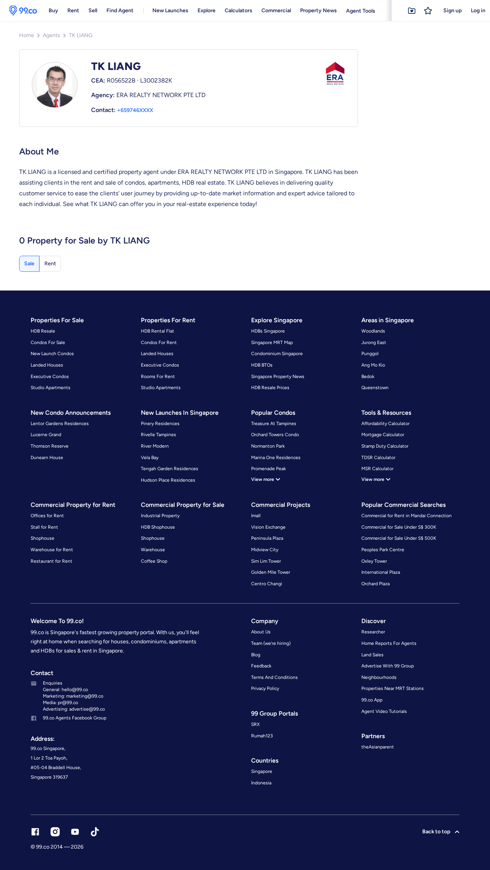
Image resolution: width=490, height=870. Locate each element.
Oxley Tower (374, 561)
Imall (256, 515)
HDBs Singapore (268, 331)
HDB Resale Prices (270, 387)
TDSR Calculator (378, 457)
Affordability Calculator (385, 423)
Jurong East (373, 342)
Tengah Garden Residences (169, 468)
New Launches (170, 10)
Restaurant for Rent (51, 561)
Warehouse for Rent (52, 549)
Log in (478, 10)
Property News (318, 10)
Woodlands (373, 331)
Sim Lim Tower (266, 561)
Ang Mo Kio (373, 365)
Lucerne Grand (46, 434)
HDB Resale (43, 331)
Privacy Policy (265, 688)
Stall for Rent (44, 527)
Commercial (276, 10)
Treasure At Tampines (273, 423)
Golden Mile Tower (270, 572)
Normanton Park (268, 446)
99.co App (371, 700)
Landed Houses (47, 365)
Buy (53, 10)
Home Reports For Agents (388, 643)
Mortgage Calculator (382, 434)
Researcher (373, 632)
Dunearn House (47, 457)
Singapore (261, 771)
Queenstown (375, 387)
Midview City (264, 549)
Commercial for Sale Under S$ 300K (398, 527)
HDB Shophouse (158, 527)
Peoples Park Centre (382, 549)
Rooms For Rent (158, 376)
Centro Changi (266, 583)
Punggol (370, 353)
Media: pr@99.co (60, 702)
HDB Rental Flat (157, 331)
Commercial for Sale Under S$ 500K (398, 538)
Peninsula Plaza (267, 538)
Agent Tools (360, 11)
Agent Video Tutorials (384, 711)
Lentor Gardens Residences (60, 423)
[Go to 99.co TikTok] (95, 831)
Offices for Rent (47, 515)
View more (262, 479)
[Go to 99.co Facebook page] (35, 831)
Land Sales (372, 654)
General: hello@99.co (65, 689)
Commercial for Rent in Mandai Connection (406, 515)
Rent (73, 10)
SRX (255, 724)
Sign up (452, 10)
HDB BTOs (262, 365)
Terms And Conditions (274, 677)
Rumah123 (262, 736)
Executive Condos (50, 376)
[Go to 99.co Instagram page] (55, 831)
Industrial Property (160, 515)
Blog (255, 654)
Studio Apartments (50, 387)
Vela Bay (149, 457)
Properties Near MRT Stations (392, 688)
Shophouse (42, 538)
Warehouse (153, 549)
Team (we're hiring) (271, 643)
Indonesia (261, 783)
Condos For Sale (48, 342)
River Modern (155, 446)
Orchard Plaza (375, 583)
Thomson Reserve (50, 446)
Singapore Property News (277, 376)
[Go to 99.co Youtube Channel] (75, 831)
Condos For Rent (159, 342)
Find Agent (120, 10)
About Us (261, 632)
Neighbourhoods (379, 677)
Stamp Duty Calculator (384, 446)
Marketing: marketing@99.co (73, 696)
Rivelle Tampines (158, 434)
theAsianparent (377, 747)
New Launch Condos (52, 353)
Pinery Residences (160, 423)
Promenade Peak (268, 468)
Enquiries (52, 683)
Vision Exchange (268, 527)
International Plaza (380, 572)
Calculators (238, 10)
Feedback (261, 666)
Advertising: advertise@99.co (74, 709)
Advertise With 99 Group (387, 666)
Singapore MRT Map (272, 342)
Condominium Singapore (277, 353)
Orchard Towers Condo (275, 434)
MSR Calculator (377, 468)
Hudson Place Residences (168, 480)
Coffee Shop (154, 561)
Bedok (367, 376)
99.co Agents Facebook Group (74, 718)
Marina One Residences (276, 457)
